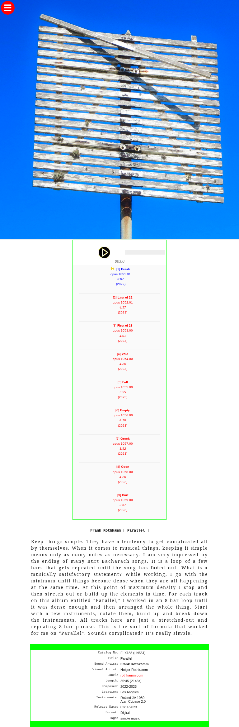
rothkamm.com (131, 675)
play (104, 252)
